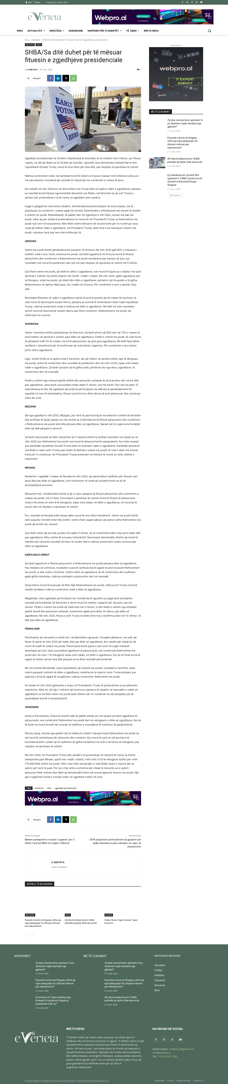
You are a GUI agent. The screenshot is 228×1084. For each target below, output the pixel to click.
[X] (196, 2)
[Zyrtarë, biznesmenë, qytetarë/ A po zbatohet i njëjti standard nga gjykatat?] (157, 124)
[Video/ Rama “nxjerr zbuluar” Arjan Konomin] (122, 903)
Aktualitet (35, 39)
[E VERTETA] (38, 864)
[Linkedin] (58, 78)
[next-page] (32, 934)
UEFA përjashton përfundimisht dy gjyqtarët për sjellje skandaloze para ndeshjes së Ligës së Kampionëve (115, 843)
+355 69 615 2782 (167, 1056)
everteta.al (71, 1080)
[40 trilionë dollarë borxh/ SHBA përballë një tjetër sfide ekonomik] (83, 903)
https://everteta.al (59, 867)
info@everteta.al (161, 1052)
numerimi (39, 788)
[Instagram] (187, 2)
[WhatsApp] (73, 78)
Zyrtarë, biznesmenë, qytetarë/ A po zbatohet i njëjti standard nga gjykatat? (185, 123)
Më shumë (175, 195)
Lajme (39, 44)
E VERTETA (33, 69)
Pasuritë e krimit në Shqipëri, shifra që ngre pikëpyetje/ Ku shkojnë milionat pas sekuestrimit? (43, 923)
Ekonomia (30, 915)
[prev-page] (27, 934)
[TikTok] (192, 2)
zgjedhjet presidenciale (65, 788)
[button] (209, 31)
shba (49, 788)
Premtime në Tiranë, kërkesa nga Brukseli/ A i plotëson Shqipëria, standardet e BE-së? (53, 1000)
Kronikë (108, 915)
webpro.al (103, 1080)
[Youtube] (201, 2)
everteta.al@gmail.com (181, 1049)
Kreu (27, 39)
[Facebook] (183, 2)
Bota (68, 915)
